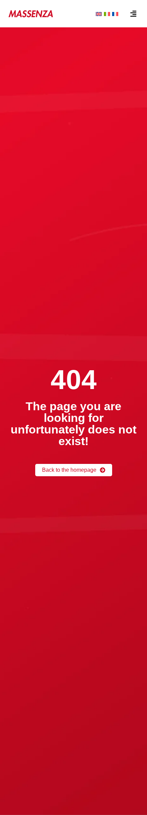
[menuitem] (99, 13)
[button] (133, 14)
